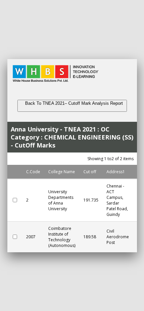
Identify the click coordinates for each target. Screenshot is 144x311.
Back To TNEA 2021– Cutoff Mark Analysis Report (72, 106)
